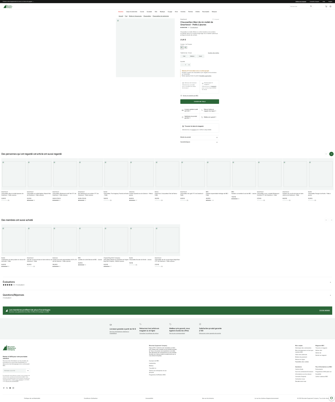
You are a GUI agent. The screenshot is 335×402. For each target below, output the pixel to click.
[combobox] (305, 6)
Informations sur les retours (303, 374)
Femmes (190, 11)
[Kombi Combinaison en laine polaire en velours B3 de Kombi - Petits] (14, 247)
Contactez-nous (300, 379)
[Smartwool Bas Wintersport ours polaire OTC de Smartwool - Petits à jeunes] (90, 181)
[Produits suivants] (331, 154)
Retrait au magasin (321, 355)
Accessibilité (149, 398)
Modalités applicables (205, 76)
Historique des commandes (303, 348)
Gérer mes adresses (301, 354)
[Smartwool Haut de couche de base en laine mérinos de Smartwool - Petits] (39, 247)
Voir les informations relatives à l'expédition (119, 332)
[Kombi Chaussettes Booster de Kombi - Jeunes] (142, 246)
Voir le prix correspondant (177, 333)
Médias (151, 365)
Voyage (170, 11)
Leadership (152, 363)
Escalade (149, 11)
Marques (214, 11)
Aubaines (120, 11)
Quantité (182, 61)
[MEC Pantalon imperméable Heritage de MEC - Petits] (218, 181)
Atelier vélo (318, 350)
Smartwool (183, 19)
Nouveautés (205, 11)
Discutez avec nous (300, 381)
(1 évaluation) (194, 27)
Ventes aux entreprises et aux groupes (158, 371)
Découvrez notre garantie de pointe (210, 333)
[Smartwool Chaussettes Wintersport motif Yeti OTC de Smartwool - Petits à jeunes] (65, 181)
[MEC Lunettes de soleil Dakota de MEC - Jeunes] (90, 246)
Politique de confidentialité (32, 398)
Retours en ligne (300, 359)
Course (142, 11)
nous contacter (19, 379)
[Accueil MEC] (7, 6)
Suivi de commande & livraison (304, 371)
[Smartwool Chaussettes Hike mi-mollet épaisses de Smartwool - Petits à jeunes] (14, 181)
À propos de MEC (154, 361)
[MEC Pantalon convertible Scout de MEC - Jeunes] (244, 180)
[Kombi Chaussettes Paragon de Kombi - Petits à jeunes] (321, 181)
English (330, 1)
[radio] (182, 47)
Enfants (198, 11)
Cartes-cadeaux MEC (321, 376)
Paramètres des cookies (302, 362)
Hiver (176, 11)
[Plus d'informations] (190, 111)
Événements (319, 369)
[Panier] (326, 6)
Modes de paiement (301, 357)
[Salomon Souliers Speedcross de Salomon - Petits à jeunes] (142, 181)
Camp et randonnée (131, 11)
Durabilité (318, 374)
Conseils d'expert (314, 1)
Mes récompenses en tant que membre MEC (304, 351)
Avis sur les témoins (208, 398)
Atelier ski (318, 353)
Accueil (121, 16)
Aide (324, 1)
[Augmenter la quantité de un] (189, 65)
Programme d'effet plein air (323, 371)
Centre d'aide (299, 369)
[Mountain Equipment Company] (17, 348)
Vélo (156, 11)
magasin (213, 86)
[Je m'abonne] (28, 370)
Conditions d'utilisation (91, 398)
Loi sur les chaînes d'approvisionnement (267, 398)
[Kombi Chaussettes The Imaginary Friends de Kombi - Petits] (116, 181)
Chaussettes (147, 16)
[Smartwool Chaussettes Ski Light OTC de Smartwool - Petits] (193, 181)
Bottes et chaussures (135, 16)
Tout (126, 16)
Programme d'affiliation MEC (157, 374)
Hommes (183, 11)
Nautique (162, 11)
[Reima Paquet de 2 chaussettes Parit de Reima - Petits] (167, 181)
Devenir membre (324, 310)
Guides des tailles (213, 53)
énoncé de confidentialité (12, 381)
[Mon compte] (330, 6)
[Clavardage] (331, 398)
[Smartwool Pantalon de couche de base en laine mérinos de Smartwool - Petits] (295, 181)
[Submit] (311, 6)
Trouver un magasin (321, 348)
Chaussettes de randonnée (161, 16)
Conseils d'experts (300, 376)
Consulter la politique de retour (149, 333)
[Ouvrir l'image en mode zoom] (145, 47)
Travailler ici (152, 368)
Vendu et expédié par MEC (190, 95)
